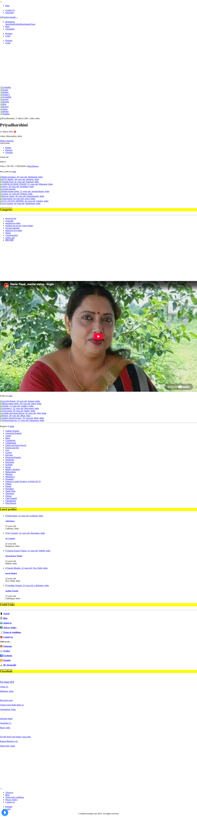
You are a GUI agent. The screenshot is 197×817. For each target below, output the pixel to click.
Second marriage (12, 228)
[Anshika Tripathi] (27, 585)
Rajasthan (9, 489)
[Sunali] (4, 90)
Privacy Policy (11, 800)
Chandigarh (10, 440)
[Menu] (1, 1)
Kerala (8, 467)
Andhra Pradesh (12, 431)
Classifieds (9, 29)
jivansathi (9, 221)
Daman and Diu (12, 448)
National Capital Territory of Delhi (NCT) (23, 481)
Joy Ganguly (10, 538)
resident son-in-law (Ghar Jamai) (19, 225)
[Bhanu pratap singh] (20, 403)
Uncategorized (11, 235)
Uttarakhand (10, 501)
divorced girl (10, 218)
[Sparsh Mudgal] (26, 568)
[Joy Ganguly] (25, 533)
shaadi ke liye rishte (13, 230)
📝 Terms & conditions (10, 632)
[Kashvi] (5, 106)
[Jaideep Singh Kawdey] (22, 418)
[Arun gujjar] (17, 411)
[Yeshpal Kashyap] (22, 420)
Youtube (7, 660)
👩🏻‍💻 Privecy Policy (8, 628)
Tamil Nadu (10, 491)
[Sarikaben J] (19, 408)
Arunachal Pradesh (13, 433)
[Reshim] (5, 102)
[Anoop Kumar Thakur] (27, 551)
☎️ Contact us (6, 637)
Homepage (10, 22)
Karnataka (9, 462)
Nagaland (9, 479)
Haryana (9, 455)
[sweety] (5, 99)
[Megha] (5, 111)
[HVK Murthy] (19, 179)
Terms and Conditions (14, 797)
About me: (4, 157)
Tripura (8, 496)
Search (6, 613)
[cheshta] (17, 406)
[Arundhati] (6, 97)
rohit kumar (10, 521)
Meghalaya (10, 477)
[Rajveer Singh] (22, 196)
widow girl (10, 238)
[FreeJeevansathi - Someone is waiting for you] (8, 17)
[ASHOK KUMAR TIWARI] (26, 184)
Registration (25, 24)
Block (30, 166)
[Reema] (15, 415)
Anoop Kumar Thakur (13, 556)
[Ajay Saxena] (20, 203)
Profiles (17, 24)
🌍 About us (6, 623)
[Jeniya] (17, 186)
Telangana (9, 493)
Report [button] (35, 166)
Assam (8, 436)
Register (8, 33)
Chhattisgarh (10, 443)
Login (7, 36)
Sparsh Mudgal (11, 573)
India (14, 171)
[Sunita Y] (5, 94)
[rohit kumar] (24, 516)
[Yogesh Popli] (19, 182)
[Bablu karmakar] (21, 177)
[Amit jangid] (17, 198)
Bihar (7, 438)
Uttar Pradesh (11, 498)
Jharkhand (9, 460)
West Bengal (10, 503)
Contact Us (10, 10)
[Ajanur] (16, 194)
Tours (32, 24)
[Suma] (4, 109)
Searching (9, 13)
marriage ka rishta (12, 223)
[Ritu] (3, 104)
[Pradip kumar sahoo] (24, 191)
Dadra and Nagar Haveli (15, 445)
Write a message (7, 141)
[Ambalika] (6, 87)
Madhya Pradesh (12, 469)
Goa (7, 450)
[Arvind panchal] (8, 189)
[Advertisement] (98, 65)
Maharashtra (10, 472)
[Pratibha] (5, 114)
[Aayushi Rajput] (20, 401)
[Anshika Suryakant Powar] (23, 413)
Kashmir (9, 464)
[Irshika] (4, 92)
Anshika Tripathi (11, 591)
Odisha (8, 484)
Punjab (8, 486)
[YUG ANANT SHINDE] (24, 201)
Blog (7, 6)
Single (8, 233)
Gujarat (8, 452)
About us (9, 792)
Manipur (9, 474)
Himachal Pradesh (13, 457)
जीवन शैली (9, 240)
